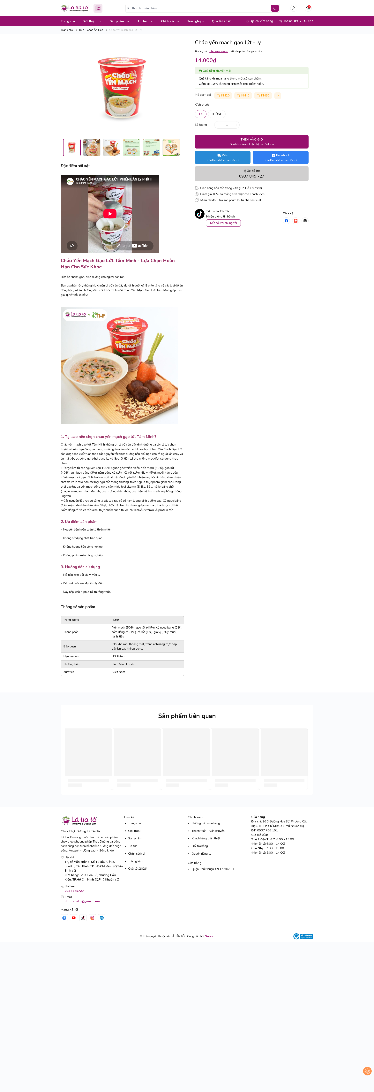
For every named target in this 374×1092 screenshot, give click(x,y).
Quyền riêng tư (201, 853)
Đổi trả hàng (200, 846)
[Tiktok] (82, 917)
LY (200, 114)
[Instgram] (92, 917)
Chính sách (195, 817)
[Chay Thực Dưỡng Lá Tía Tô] (75, 8)
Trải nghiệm (135, 861)
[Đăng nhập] (294, 8)
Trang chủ (134, 823)
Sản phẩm (134, 838)
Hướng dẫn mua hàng (206, 823)
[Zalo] (101, 917)
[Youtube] (73, 917)
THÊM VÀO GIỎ (251, 141)
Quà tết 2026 (137, 869)
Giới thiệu (134, 831)
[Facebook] (64, 917)
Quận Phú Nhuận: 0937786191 (213, 869)
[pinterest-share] (295, 220)
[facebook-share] (286, 220)
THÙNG (216, 114)
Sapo (209, 936)
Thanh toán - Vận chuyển (208, 831)
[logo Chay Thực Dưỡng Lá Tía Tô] (92, 820)
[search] (275, 8)
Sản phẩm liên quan (187, 716)
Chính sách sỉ (136, 853)
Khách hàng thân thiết (206, 838)
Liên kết (129, 817)
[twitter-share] (305, 220)
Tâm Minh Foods (218, 51)
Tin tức (132, 846)
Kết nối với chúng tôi (223, 223)
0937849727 (74, 891)
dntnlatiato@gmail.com (82, 901)
